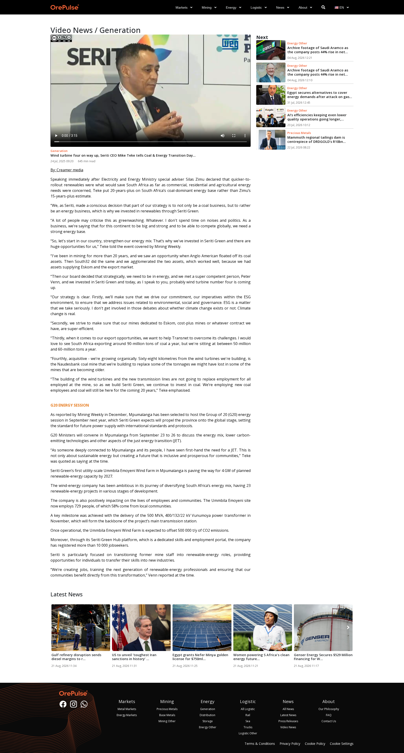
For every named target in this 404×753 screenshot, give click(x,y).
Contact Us (328, 721)
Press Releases (288, 721)
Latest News (288, 715)
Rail (247, 715)
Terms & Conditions (260, 743)
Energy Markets (127, 715)
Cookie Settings (342, 743)
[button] (184, 11)
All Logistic (248, 709)
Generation (59, 151)
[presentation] (56, 627)
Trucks (248, 727)
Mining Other (167, 721)
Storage (207, 721)
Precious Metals (299, 133)
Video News (288, 727)
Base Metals (167, 715)
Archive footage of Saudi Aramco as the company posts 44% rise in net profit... (317, 52)
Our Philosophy (328, 709)
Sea (247, 721)
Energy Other (297, 43)
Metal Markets (127, 709)
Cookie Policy (315, 743)
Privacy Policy (290, 743)
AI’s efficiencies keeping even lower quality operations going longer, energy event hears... (316, 119)
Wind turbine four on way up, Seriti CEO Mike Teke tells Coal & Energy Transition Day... (123, 155)
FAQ (329, 715)
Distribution (207, 715)
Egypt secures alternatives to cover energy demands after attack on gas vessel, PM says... (318, 96)
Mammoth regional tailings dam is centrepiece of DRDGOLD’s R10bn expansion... (316, 141)
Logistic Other (248, 733)
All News (288, 709)
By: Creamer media (66, 169)
